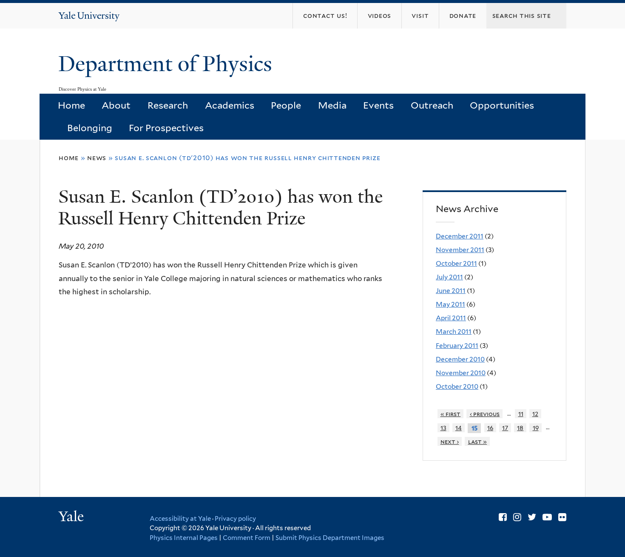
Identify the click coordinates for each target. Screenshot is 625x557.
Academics (229, 105)
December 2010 (460, 359)
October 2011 (456, 263)
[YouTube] (547, 517)
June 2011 (451, 291)
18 (520, 427)
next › (449, 441)
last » (477, 441)
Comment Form (246, 538)
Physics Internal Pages (184, 538)
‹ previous (485, 413)
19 (536, 427)
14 (458, 427)
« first (450, 413)
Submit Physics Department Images (330, 538)
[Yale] (72, 517)
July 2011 (449, 277)
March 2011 (454, 331)
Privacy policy (235, 519)
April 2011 (451, 318)
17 (505, 427)
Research (168, 105)
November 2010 (461, 373)
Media (332, 105)
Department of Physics (168, 64)
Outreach (432, 105)
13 (443, 427)
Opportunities (502, 105)
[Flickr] (562, 517)
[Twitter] (532, 517)
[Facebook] (503, 517)
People (286, 105)
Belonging (89, 127)
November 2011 (460, 250)
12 (535, 413)
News (96, 158)
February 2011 (457, 346)
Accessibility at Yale (180, 519)
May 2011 (450, 304)
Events (378, 105)
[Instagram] (517, 517)
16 (490, 427)
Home (71, 105)
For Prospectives (166, 127)
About (116, 105)
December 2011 (459, 236)
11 (520, 413)
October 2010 (457, 386)
